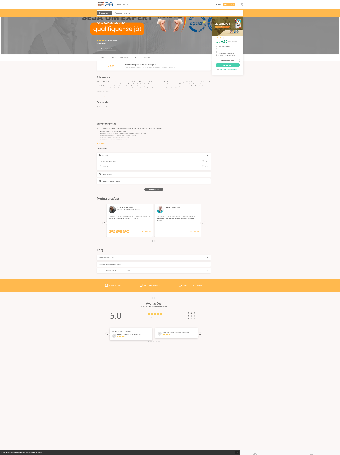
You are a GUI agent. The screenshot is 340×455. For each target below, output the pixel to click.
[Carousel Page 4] (156, 341)
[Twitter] (117, 231)
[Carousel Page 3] (153, 341)
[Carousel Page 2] (155, 241)
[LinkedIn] (110, 231)
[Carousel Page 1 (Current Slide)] (152, 241)
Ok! (237, 452)
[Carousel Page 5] (159, 341)
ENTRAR (218, 4)
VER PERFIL (145, 231)
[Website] (113, 231)
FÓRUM (125, 4)
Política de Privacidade (35, 452)
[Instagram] (124, 231)
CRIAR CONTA (229, 4)
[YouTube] (127, 231)
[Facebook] (120, 231)
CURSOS (118, 4)
